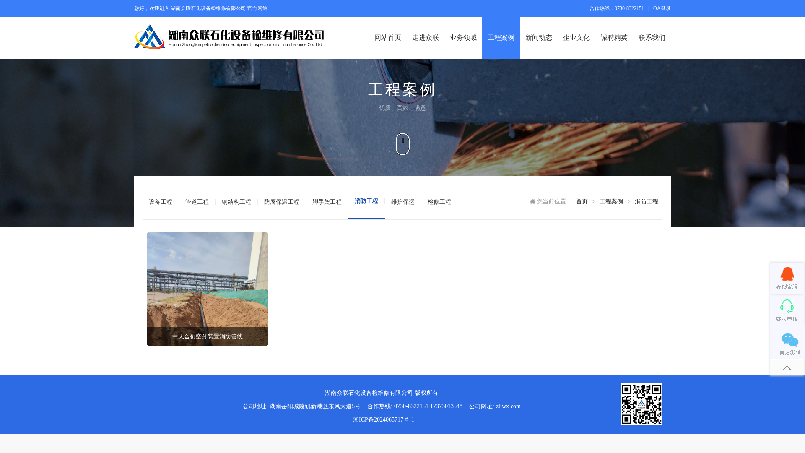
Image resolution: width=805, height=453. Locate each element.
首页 (582, 201)
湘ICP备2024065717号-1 (383, 420)
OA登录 (662, 8)
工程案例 (611, 201)
